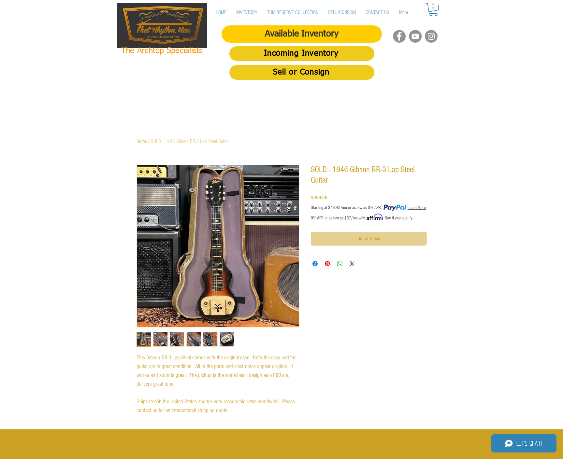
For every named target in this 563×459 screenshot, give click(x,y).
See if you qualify (398, 218)
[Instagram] (431, 36)
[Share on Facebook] (315, 264)
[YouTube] (415, 36)
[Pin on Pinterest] (327, 264)
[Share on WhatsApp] (340, 264)
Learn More (417, 207)
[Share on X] (352, 264)
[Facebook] (399, 36)
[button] (433, 9)
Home (142, 141)
